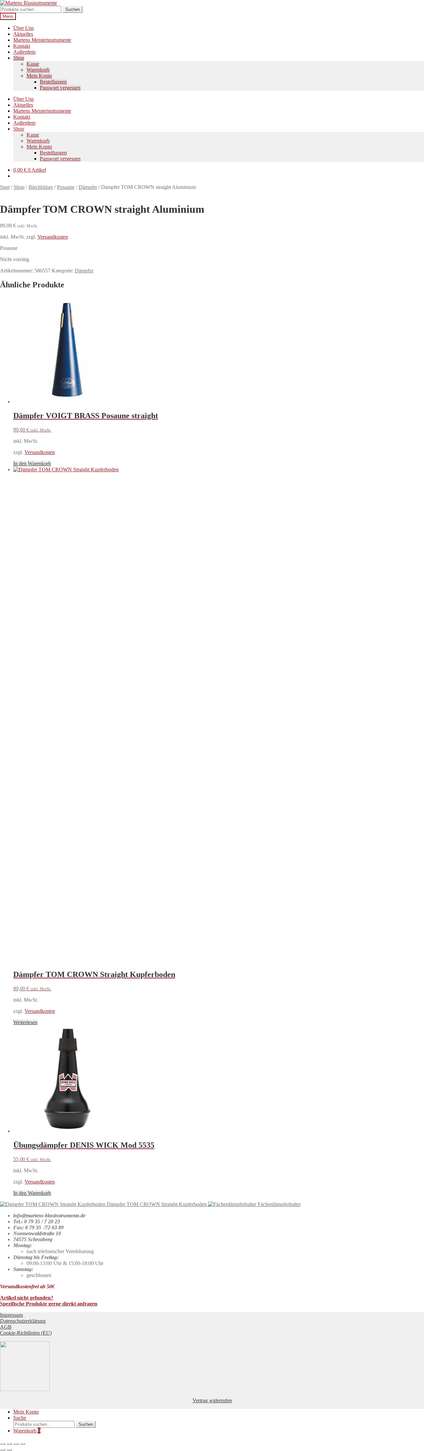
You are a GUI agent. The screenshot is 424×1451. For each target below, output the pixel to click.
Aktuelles (23, 34)
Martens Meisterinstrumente (42, 40)
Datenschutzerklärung (23, 1321)
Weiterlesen (25, 1022)
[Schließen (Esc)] (22, 1444)
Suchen (72, 9)
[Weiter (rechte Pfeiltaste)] (9, 1450)
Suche (19, 1418)
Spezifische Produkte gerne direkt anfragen (48, 1303)
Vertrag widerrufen (212, 1400)
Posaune (66, 187)
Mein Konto (39, 76)
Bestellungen (53, 82)
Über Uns (23, 28)
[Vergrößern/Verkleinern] (2, 1444)
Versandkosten (52, 237)
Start (5, 187)
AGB (6, 1327)
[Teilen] (16, 1444)
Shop (18, 58)
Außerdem (24, 52)
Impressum (11, 1315)
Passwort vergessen (60, 87)
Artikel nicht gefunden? (26, 1298)
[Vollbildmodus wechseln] (9, 1444)
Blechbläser (40, 187)
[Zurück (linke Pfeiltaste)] (2, 1450)
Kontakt (21, 46)
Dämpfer (88, 187)
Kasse (32, 64)
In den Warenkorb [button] (32, 463)
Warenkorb (38, 70)
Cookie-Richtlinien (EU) (26, 1333)
